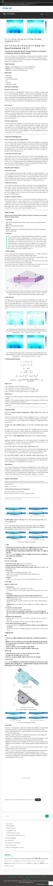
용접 (38, 863)
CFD (12, 858)
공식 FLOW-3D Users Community (12, 842)
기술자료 (27, 876)
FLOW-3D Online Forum (10, 845)
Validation (41, 861)
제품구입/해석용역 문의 (35, 876)
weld (11, 863)
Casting (8, 858)
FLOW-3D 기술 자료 (10, 828)
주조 (6, 866)
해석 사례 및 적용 (9, 840)
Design (22, 858)
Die (25, 858)
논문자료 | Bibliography (10, 838)
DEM (19, 858)
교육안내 (43, 876)
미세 (23, 863)
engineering (29, 858)
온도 (37, 863)
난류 (19, 863)
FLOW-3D (7, 8)
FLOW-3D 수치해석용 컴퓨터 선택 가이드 (14, 847)
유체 (41, 863)
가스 (17, 863)
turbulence (38, 861)
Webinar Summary (10, 826)
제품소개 (14, 876)
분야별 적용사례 (20, 876)
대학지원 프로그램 (26, 879)
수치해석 (28, 863)
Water (6, 863)
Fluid (46, 858)
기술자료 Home (8, 823)
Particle (22, 861)
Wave (9, 863)
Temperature (34, 861)
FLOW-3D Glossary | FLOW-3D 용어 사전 (15, 835)
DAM (15, 858)
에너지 (32, 863)
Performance (29, 861)
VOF (44, 861)
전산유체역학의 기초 (11, 830)
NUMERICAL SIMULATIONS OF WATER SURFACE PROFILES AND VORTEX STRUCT (19, 799)
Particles (25, 861)
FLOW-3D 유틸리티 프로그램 (12, 833)
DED (17, 858)
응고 (44, 863)
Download (38, 799)
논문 (21, 863)
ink (19, 861)
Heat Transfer (12, 861)
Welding (14, 863)
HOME (9, 876)
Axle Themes (47, 884)
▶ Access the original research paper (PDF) (14, 491)
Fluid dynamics (7, 861)
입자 (46, 863)
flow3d (43, 858)
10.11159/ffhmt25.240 (13, 486)
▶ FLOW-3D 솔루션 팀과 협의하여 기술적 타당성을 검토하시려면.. (20, 493)
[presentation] (26, 362)
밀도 (25, 863)
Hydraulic (17, 861)
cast (5, 858)
